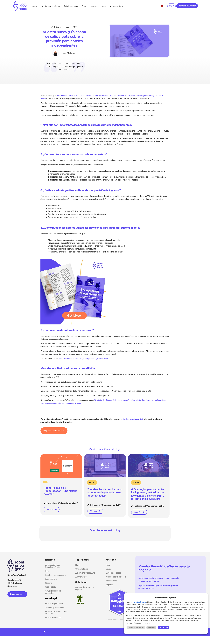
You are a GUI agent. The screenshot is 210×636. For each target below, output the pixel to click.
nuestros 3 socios (140, 602)
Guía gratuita (50, 587)
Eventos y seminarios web (56, 575)
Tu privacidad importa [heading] (165, 597)
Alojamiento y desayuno (85, 573)
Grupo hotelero (81, 569)
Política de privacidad (54, 603)
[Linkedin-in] (44, 632)
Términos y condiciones (55, 607)
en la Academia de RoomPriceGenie (52, 566)
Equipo (108, 569)
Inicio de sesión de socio (116, 577)
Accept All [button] (164, 627)
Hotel (77, 565)
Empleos (109, 585)
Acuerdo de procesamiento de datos (56, 612)
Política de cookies (53, 617)
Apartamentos (81, 577)
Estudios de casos (113, 573)
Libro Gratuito (51, 579)
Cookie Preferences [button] (136, 627)
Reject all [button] (151, 627)
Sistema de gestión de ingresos (84, 588)
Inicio (108, 565)
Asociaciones (111, 581)
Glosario (48, 583)
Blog (47, 571)
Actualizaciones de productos (53, 592)
